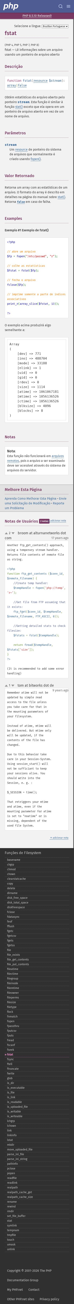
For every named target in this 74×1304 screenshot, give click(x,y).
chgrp (10, 864)
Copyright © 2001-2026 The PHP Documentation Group (29, 1275)
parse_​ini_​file (15, 1154)
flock (10, 1012)
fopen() (36, 159)
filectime (12, 974)
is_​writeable (14, 1116)
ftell (9, 1064)
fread (10, 1040)
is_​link (11, 1097)
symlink (12, 1225)
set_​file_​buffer (16, 1216)
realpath (12, 1187)
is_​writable (14, 1111)
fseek (10, 1050)
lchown (11, 1125)
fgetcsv (11, 936)
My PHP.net (15, 1290)
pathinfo (12, 1163)
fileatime (12, 969)
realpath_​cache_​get (19, 1192)
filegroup (12, 978)
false (22, 85)
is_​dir (10, 1083)
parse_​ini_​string (17, 1159)
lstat (10, 1140)
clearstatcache (16, 879)
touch (10, 1239)
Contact (33, 1290)
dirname (12, 893)
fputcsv (11, 1031)
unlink (11, 1249)
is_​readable (14, 1102)
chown (11, 874)
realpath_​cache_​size (20, 1197)
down (13, 533)
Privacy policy (49, 1299)
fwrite (10, 1073)
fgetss (11, 945)
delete (11, 888)
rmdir (10, 1211)
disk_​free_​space (17, 898)
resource (40, 81)
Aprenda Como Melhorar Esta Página (30, 498)
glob (9, 1078)
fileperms (13, 997)
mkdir (10, 1144)
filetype (12, 1007)
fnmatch (12, 1016)
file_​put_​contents (18, 964)
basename (13, 860)
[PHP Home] (11, 6)
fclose (11, 912)
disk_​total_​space (17, 902)
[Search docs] (61, 6)
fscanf (11, 1045)
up (7, 533)
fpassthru (13, 1026)
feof (9, 921)
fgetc (10, 931)
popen (11, 1173)
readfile (12, 1178)
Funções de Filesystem (23, 853)
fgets (10, 940)
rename (12, 1201)
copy (10, 883)
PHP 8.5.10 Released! (37, 16)
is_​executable (16, 1088)
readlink (12, 1182)
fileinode (12, 983)
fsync (10, 1059)
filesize (11, 1002)
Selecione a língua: (27, 26)
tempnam (13, 1230)
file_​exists (13, 955)
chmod (11, 869)
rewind (11, 1206)
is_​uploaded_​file (17, 1106)
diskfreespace (16, 907)
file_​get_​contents (18, 959)
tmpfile (11, 1235)
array (11, 85)
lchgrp (11, 1121)
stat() (19, 107)
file (9, 950)
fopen (10, 1021)
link (9, 1130)
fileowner (13, 993)
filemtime (13, 988)
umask (11, 1244)
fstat (10, 1054)
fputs (10, 1035)
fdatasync (13, 917)
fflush (10, 926)
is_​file (11, 1092)
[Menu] (68, 6)
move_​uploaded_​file (20, 1149)
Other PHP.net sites (20, 1299)
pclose (11, 1168)
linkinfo (12, 1135)
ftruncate (13, 1069)
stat (9, 1220)
